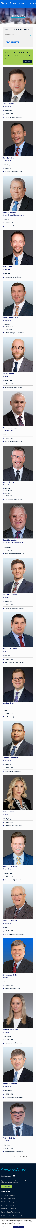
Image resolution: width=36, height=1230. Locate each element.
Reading (6, 219)
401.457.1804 (9, 1148)
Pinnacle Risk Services (8, 1209)
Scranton (7, 324)
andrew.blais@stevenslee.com (14, 1151)
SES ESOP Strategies (8, 1198)
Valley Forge (8, 110)
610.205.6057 (9, 114)
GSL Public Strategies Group (10, 1202)
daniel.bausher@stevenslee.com (14, 934)
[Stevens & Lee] (8, 3)
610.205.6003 (9, 605)
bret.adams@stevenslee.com (13, 277)
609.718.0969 (9, 491)
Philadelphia (8, 380)
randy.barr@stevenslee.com (13, 771)
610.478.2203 (9, 985)
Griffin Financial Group (8, 1195)
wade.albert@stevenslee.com (13, 387)
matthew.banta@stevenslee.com (14, 717)
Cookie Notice (16, 1223)
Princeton (7, 274)
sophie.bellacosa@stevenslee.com (15, 1043)
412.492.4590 (9, 168)
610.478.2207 (9, 931)
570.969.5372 (9, 326)
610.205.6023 (9, 768)
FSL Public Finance (7, 1205)
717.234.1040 (9, 550)
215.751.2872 (9, 1094)
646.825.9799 (9, 496)
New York (7, 493)
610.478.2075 (9, 713)
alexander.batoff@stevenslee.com (15, 880)
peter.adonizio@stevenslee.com (14, 333)
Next (24, 1156)
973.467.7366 (9, 438)
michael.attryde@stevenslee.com (14, 608)
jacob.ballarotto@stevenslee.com (14, 662)
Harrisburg (7, 547)
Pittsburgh (7, 165)
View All (27, 61)
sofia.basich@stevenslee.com (13, 825)
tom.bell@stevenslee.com (12, 988)
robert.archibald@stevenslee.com (14, 554)
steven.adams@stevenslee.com (14, 226)
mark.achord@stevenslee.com (13, 117)
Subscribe (7, 1186)
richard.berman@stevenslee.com (14, 1097)
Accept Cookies (18, 1227)
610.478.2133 (9, 222)
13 (20, 1156)
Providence (7, 1036)
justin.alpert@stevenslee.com (13, 441)
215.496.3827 (9, 876)
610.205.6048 (9, 822)
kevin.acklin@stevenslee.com (13, 171)
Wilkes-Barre (8, 329)
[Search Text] (30, 35)
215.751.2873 (9, 384)
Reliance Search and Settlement (11, 1215)
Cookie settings (7, 1227)
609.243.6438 (9, 659)
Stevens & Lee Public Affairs (10, 1212)
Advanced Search (13, 42)
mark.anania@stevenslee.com (13, 499)
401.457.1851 (9, 1039)
